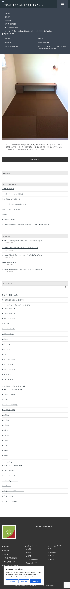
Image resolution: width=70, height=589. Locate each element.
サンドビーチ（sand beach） (11, 476)
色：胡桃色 (5, 435)
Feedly (52, 559)
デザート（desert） (8, 496)
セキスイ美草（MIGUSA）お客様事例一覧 (14, 204)
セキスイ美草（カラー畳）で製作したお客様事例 (16, 305)
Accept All (35, 581)
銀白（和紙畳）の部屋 (8, 410)
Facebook (53, 552)
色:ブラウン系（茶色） (8, 359)
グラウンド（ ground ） (10, 481)
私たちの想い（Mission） (12, 27)
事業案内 (7, 17)
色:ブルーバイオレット (8, 369)
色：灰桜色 (5, 420)
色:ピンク (5, 354)
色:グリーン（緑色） (8, 334)
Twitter (52, 549)
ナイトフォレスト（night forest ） (13, 491)
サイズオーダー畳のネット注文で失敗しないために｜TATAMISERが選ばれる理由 (28, 31)
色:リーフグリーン (7, 379)
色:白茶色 (5, 430)
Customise (12, 581)
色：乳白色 (5, 400)
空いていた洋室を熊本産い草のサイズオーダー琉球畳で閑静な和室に (22, 255)
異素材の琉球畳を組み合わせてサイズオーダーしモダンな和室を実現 (22, 269)
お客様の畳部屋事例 (10, 24)
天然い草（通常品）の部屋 (10, 295)
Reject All (24, 581)
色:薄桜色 (5, 450)
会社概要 (7, 13)
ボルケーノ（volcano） (9, 470)
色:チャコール (6, 349)
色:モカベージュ (6, 374)
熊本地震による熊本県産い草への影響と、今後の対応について (20, 248)
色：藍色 (4, 445)
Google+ (52, 556)
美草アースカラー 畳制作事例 (11, 209)
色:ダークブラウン (7, 344)
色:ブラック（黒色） (8, 364)
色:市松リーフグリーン (8, 318)
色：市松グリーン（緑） (9, 308)
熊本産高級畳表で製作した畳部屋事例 (13, 300)
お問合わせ (8, 20)
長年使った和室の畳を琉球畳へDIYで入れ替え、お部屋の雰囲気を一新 (22, 241)
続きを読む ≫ (35, 159)
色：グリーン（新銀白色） (10, 405)
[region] (24, 575)
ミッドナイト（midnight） (10, 501)
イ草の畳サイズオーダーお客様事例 (12, 194)
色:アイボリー (6, 324)
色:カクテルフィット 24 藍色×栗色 (12, 389)
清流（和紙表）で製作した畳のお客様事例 (14, 386)
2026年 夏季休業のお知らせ (10, 262)
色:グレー (5, 339)
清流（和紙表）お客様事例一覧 (11, 199)
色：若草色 (5, 440)
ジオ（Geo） (6, 486)
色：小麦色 (5, 425)
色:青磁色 (5, 455)
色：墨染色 (5, 415)
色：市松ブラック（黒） (9, 313)
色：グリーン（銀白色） (9, 394)
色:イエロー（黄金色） (8, 329)
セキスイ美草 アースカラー (10, 462)
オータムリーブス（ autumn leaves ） (14, 465)
